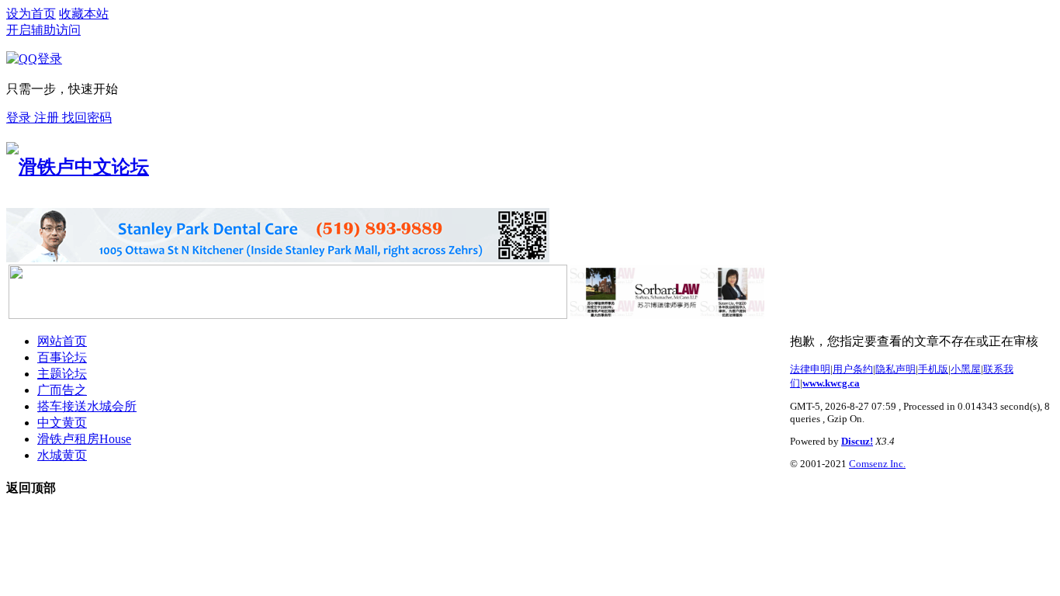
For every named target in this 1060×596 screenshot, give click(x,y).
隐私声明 (895, 369)
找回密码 (87, 117)
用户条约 (853, 369)
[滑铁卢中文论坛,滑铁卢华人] (77, 167)
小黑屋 (966, 369)
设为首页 (31, 13)
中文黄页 (62, 422)
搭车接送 (87, 406)
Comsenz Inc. (877, 464)
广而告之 (62, 390)
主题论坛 (62, 373)
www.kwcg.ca (831, 383)
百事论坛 (62, 357)
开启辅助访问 (43, 29)
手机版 (933, 369)
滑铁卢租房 (84, 438)
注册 (48, 117)
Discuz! (857, 441)
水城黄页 (62, 455)
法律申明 (810, 369)
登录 (20, 117)
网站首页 (62, 341)
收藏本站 (84, 13)
